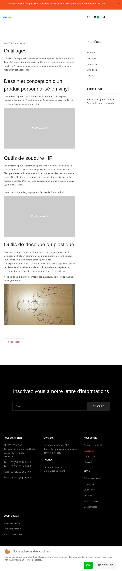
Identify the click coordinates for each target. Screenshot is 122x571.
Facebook (89, 451)
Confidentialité (90, 507)
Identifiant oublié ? (12, 529)
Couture (91, 75)
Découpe (91, 58)
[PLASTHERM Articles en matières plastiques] (8, 17)
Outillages (15, 51)
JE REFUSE (105, 565)
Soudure (91, 52)
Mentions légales (91, 501)
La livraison (89, 484)
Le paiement (89, 490)
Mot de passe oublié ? (14, 534)
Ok (88, 565)
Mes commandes (12, 523)
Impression (92, 64)
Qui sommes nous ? (93, 478)
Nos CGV (88, 495)
